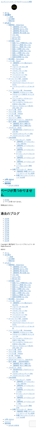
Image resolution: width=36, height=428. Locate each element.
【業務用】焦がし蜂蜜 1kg (21, 123)
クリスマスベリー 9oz (19, 74)
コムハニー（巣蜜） (15, 117)
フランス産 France (15, 111)
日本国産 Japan (14, 41)
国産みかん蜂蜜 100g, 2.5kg (21, 51)
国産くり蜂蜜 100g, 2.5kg (20, 53)
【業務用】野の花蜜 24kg (21, 33)
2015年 (7, 241)
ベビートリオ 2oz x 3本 (20, 66)
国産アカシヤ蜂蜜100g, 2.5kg (22, 43)
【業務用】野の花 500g (20, 31)
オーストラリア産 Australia (18, 78)
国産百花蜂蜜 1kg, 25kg (20, 57)
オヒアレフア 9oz (18, 72)
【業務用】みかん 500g (20, 29)
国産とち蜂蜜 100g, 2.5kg (20, 49)
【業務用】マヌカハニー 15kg (22, 92)
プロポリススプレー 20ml (21, 135)
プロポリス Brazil (14, 127)
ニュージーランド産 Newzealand (19, 90)
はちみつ (8, 263)
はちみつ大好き (13, 185)
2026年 (7, 219)
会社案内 (8, 255)
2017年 (7, 237)
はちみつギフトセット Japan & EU (20, 119)
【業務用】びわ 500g (19, 27)
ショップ (8, 421)
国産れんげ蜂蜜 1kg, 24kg (21, 55)
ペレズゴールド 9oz (19, 76)
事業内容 (11, 21)
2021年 (7, 229)
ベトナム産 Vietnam (15, 113)
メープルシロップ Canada (21, 139)
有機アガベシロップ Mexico (22, 169)
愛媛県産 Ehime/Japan (16, 25)
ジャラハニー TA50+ (19, 80)
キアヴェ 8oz (16, 68)
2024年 (7, 223)
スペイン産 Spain (14, 109)
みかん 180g (16, 37)
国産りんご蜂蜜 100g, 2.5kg (21, 47)
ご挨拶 (10, 17)
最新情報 (8, 423)
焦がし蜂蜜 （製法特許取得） (19, 121)
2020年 (7, 231)
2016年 (7, 239)
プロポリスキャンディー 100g (22, 133)
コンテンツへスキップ (8, 1)
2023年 (7, 225)
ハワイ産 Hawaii (14, 61)
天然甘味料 (12, 137)
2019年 (7, 233)
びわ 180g (15, 35)
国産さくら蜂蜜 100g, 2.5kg (21, 45)
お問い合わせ (9, 419)
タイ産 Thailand (14, 115)
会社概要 (11, 19)
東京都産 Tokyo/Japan (16, 59)
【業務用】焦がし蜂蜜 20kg (21, 125)
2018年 (7, 235)
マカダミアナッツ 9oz (19, 70)
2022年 (7, 227)
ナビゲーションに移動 (24, 1)
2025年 (7, 221)
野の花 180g (16, 39)
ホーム (7, 253)
